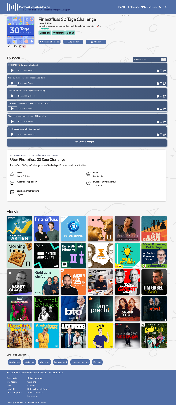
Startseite (12, 381)
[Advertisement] (145, 35)
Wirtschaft (58, 32)
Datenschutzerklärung (38, 389)
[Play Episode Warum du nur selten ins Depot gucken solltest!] (12, 109)
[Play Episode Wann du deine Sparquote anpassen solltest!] (12, 83)
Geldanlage (45, 32)
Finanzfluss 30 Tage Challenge (48, 155)
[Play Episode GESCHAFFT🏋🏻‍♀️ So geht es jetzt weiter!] (12, 70)
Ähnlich (97, 42)
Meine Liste (150, 6)
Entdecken (133, 6)
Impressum (32, 396)
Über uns (31, 381)
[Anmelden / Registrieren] (166, 7)
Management (60, 362)
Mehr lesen (43, 28)
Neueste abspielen (50, 42)
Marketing (45, 362)
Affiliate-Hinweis (35, 392)
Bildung (70, 32)
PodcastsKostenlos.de (18, 155)
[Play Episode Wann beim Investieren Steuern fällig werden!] (12, 121)
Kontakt (31, 385)
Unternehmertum (80, 362)
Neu (9, 385)
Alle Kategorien (14, 392)
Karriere (97, 362)
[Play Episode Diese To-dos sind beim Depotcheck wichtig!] (12, 96)
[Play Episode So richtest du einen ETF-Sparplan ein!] (12, 134)
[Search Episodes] (163, 59)
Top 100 (122, 6)
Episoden (74, 42)
